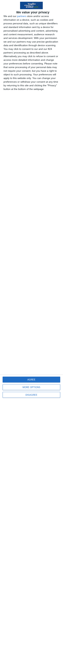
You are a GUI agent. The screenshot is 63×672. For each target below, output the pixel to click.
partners (21, 16)
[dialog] (31, 336)
